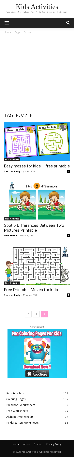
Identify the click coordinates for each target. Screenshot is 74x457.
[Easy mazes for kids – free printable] (37, 141)
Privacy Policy (53, 444)
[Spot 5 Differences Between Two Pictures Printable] (37, 200)
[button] (68, 23)
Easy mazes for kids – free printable (37, 166)
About (26, 444)
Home (7, 32)
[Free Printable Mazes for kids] (37, 265)
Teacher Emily (12, 171)
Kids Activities (12, 159)
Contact (38, 444)
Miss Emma (10, 235)
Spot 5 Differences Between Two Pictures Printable (34, 228)
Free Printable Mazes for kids (31, 289)
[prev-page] (28, 314)
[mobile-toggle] (6, 23)
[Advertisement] (37, 73)
